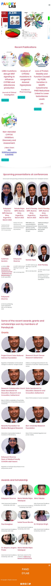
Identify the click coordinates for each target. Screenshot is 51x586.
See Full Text (5, 100)
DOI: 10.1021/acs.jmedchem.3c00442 (9, 152)
